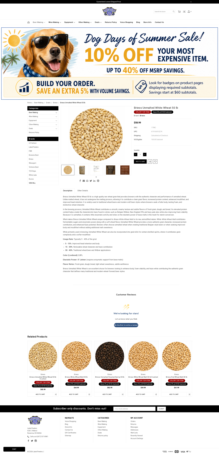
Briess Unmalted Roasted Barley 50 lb (109, 377)
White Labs (33, 175)
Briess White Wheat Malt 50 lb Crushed (143, 377)
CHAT (14, 449)
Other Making (84, 22)
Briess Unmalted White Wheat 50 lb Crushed (43, 378)
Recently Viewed (137, 436)
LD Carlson (32, 143)
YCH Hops (32, 171)
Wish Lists (134, 433)
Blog (138, 22)
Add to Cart (40, 394)
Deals (97, 22)
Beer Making (38, 22)
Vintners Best (34, 167)
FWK (30, 151)
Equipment (68, 22)
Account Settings (137, 438)
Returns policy (111, 22)
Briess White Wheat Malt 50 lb (76, 377)
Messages (134, 427)
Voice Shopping (126, 22)
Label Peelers (34, 147)
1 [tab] (96, 177)
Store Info (147, 22)
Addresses (134, 430)
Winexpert (32, 163)
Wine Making (54, 22)
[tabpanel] (68, 170)
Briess (31, 159)
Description (67, 191)
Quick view (43, 362)
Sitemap (68, 436)
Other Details (82, 191)
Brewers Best (34, 155)
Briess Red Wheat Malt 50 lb (176, 377)
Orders (133, 421)
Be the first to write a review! (126, 325)
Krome (31, 179)
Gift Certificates (70, 433)
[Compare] (184, 11)
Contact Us (159, 22)
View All (32, 183)
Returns (133, 424)
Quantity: (137, 150)
